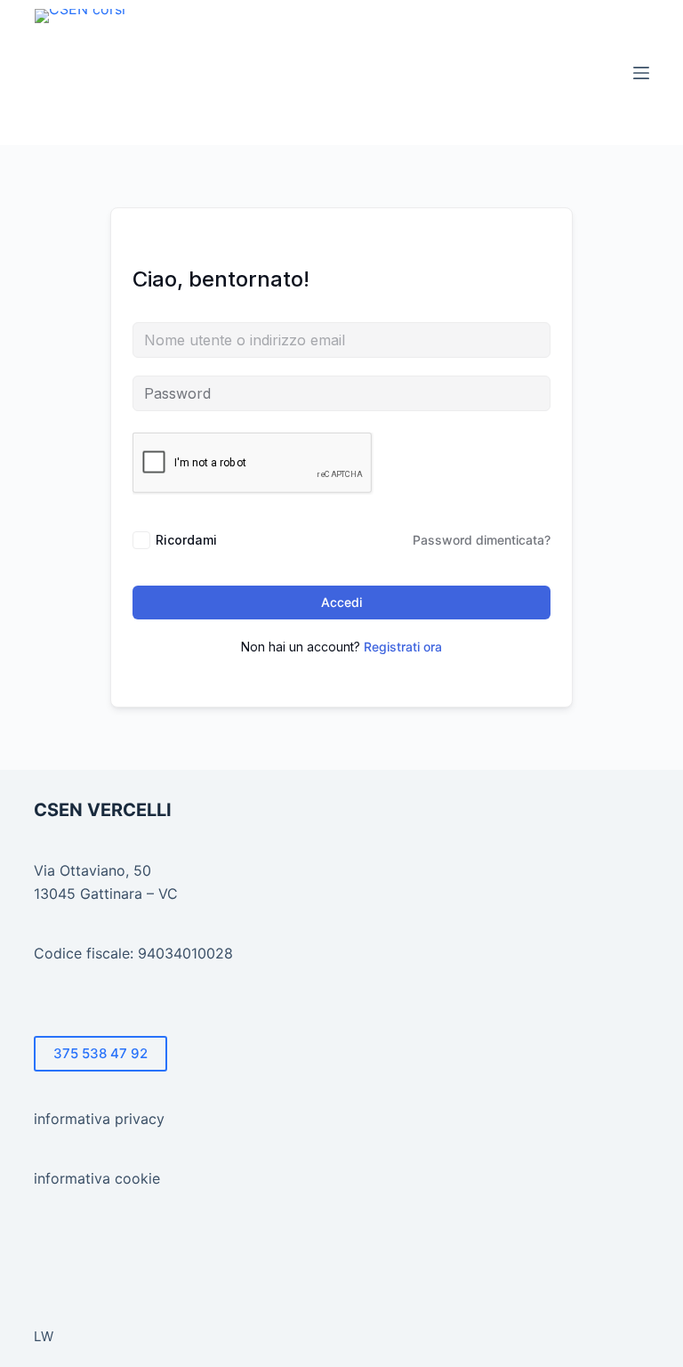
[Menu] (641, 73)
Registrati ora (403, 646)
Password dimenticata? (481, 539)
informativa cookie (97, 1178)
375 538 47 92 (100, 1053)
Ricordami (186, 539)
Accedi (341, 602)
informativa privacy (99, 1119)
